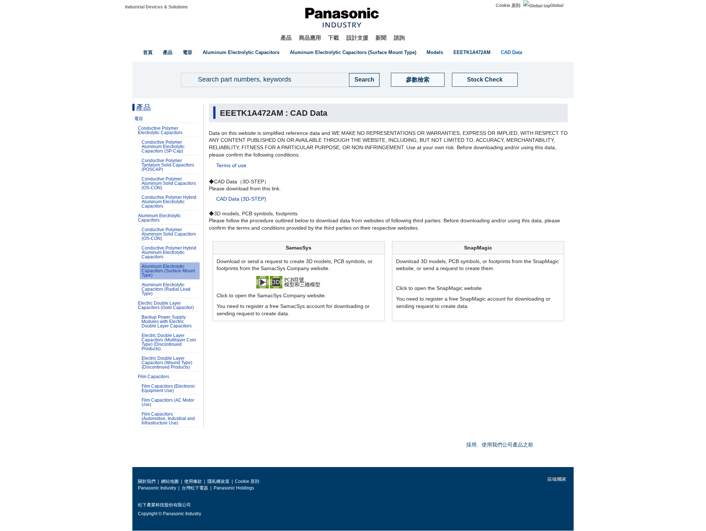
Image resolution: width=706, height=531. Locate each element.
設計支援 (357, 38)
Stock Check (485, 79)
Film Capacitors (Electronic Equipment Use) (168, 388)
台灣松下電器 (195, 488)
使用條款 (193, 481)
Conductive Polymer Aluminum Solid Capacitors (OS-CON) (169, 183)
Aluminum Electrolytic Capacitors (241, 52)
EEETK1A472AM (472, 52)
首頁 (148, 52)
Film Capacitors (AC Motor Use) (168, 402)
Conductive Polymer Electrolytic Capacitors (160, 130)
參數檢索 (417, 79)
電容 (187, 52)
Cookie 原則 (508, 5)
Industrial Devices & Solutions (156, 7)
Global (556, 5)
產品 (286, 38)
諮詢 (399, 38)
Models (435, 52)
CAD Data (511, 52)
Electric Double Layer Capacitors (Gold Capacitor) (166, 305)
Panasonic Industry (157, 488)
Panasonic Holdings (234, 488)
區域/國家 (556, 479)
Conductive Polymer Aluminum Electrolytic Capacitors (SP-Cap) (163, 147)
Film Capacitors (153, 376)
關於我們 (147, 481)
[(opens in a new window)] (298, 281)
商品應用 (310, 38)
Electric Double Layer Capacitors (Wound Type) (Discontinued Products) (167, 363)
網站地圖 (170, 481)
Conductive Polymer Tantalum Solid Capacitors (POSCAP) (168, 165)
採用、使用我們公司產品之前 (499, 445)
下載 (333, 38)
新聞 (380, 38)
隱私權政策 (218, 481)
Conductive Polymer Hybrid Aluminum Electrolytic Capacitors (169, 202)
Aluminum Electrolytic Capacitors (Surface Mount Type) (353, 52)
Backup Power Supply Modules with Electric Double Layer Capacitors (167, 322)
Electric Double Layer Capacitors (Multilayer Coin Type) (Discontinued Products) (169, 342)
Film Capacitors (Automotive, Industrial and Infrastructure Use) (168, 419)
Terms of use (231, 165)
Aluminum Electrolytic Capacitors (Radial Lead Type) (166, 289)
